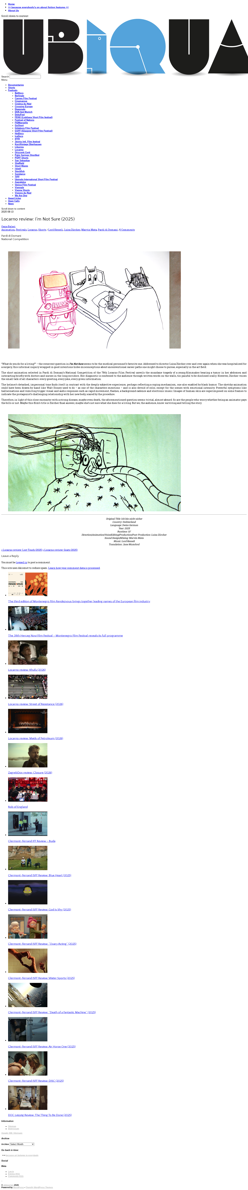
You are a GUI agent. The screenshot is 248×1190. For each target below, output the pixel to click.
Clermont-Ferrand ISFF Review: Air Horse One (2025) (42, 1046)
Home (11, 4)
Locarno (19, 149)
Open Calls (14, 201)
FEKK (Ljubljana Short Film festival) (33, 117)
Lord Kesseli (55, 229)
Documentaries (16, 85)
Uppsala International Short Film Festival (36, 179)
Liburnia (19, 147)
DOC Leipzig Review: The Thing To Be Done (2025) (40, 1115)
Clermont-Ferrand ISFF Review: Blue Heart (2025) (39, 875)
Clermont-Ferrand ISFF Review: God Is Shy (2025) (39, 909)
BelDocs (19, 93)
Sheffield (19, 163)
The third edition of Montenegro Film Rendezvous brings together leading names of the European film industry (79, 601)
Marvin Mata (89, 229)
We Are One (21, 195)
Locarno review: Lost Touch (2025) (21, 549)
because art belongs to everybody (22, 1155)
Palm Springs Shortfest (27, 155)
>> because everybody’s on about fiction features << (38, 7)
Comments (15, 1176)
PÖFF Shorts (21, 158)
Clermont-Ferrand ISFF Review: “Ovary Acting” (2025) (42, 944)
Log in (11, 1171)
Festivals (12, 90)
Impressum (13, 1129)
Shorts (11, 87)
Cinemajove (21, 101)
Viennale (19, 187)
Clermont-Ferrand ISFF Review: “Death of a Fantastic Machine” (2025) (52, 1012)
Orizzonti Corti (22, 152)
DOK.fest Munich (23, 112)
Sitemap (12, 1126)
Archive (5, 1144)
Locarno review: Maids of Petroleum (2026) (35, 738)
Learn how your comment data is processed (74, 568)
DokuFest (20, 114)
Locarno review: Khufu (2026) (27, 670)
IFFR (17, 139)
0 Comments (127, 229)
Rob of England (18, 807)
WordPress (18, 1187)
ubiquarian (8, 1185)
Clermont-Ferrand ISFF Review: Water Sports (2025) (41, 978)
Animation (8, 229)
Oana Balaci (8, 226)
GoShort (19, 125)
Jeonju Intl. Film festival (27, 141)
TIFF (17, 176)
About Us (13, 10)
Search (5, 76)
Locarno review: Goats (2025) (60, 549)
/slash (18, 168)
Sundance (20, 174)
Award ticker (14, 198)
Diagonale (20, 109)
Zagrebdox (20, 182)
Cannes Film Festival (26, 98)
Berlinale (19, 95)
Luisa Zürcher (72, 229)
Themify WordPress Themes (39, 1187)
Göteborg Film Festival (27, 128)
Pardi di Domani (108, 229)
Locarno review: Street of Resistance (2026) (35, 704)
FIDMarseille (21, 122)
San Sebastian (22, 160)
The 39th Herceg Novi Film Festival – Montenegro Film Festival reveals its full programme (65, 635)
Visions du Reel (23, 193)
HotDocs (19, 133)
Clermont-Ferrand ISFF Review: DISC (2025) (36, 1081)
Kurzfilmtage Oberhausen (28, 144)
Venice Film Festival (25, 185)
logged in (21, 562)
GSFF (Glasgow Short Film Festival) (33, 131)
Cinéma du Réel (23, 104)
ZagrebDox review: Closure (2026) (30, 772)
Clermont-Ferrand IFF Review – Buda (31, 841)
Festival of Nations (24, 120)
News (11, 203)
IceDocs (19, 136)
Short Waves (21, 166)
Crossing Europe (24, 106)
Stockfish (20, 171)
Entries (14, 1174)
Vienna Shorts (22, 190)
